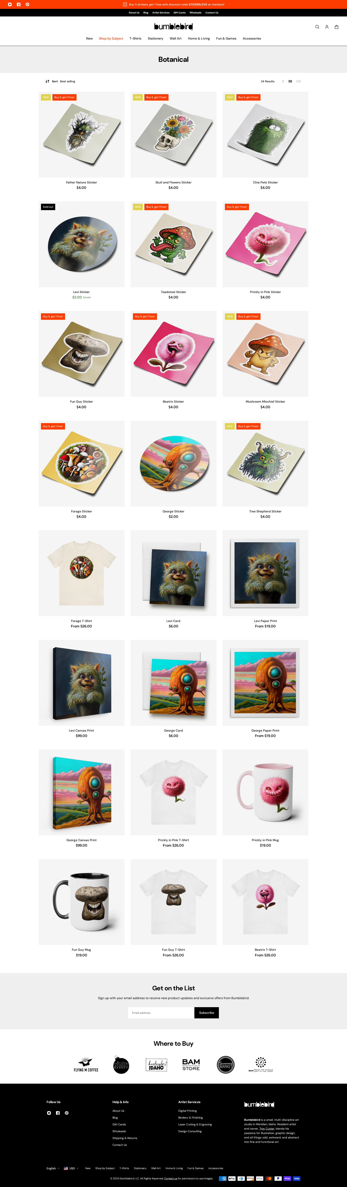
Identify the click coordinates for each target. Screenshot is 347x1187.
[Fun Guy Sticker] (82, 354)
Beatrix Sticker (173, 402)
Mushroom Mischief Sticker (265, 402)
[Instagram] (9, 4)
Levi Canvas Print (81, 731)
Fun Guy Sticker (81, 402)
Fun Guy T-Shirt (173, 950)
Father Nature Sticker (81, 182)
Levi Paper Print (265, 621)
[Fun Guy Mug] (82, 902)
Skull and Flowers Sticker (173, 182)
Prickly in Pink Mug (265, 840)
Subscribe (206, 1013)
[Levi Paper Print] (265, 573)
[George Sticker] (173, 464)
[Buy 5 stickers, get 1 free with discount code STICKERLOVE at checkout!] (173, 4)
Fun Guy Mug (81, 950)
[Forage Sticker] (82, 464)
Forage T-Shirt (81, 621)
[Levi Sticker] (82, 244)
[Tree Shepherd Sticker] (265, 464)
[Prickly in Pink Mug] (265, 792)
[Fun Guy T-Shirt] (173, 902)
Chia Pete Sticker (265, 182)
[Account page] (327, 26)
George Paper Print (265, 731)
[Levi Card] (173, 573)
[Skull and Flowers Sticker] (173, 135)
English (51, 1168)
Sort (63, 81)
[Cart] (336, 26)
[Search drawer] (317, 26)
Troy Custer (266, 1128)
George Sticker (173, 511)
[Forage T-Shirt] (82, 573)
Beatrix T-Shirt (265, 950)
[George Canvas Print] (82, 792)
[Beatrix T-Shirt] (265, 902)
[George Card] (173, 683)
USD (72, 1168)
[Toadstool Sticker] (173, 244)
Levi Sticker (81, 292)
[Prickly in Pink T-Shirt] (173, 792)
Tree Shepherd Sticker (265, 511)
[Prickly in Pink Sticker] (265, 244)
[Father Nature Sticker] (82, 135)
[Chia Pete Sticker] (265, 135)
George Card (173, 731)
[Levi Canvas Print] (82, 683)
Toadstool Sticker (173, 292)
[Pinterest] (27, 4)
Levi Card (173, 621)
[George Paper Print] (265, 683)
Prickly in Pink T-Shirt (173, 840)
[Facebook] (18, 4)
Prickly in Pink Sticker (265, 292)
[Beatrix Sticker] (173, 354)
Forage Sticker (81, 511)
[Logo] (173, 27)
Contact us (170, 1178)
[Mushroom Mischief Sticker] (265, 354)
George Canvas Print (81, 840)
